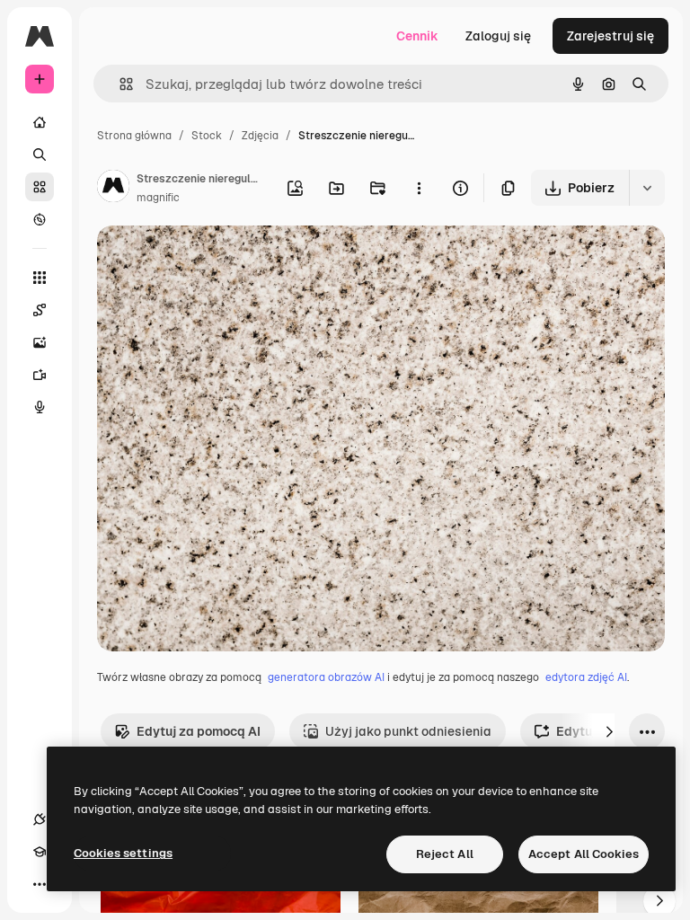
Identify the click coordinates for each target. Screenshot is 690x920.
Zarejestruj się (610, 36)
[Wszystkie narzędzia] (39, 277)
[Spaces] (39, 310)
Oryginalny (221, 260)
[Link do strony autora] (113, 189)
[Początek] (39, 122)
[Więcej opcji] (419, 188)
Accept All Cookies (583, 854)
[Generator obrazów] (39, 342)
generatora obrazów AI (326, 677)
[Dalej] (609, 731)
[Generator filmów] (39, 374)
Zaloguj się (498, 36)
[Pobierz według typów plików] (647, 188)
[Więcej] (39, 884)
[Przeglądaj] (39, 219)
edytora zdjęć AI (586, 677)
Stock (206, 135)
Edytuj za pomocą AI (199, 731)
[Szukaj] (39, 154)
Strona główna (134, 135)
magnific (158, 197)
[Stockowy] (39, 186)
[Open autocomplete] (119, 84)
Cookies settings (123, 853)
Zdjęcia (260, 135)
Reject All (444, 854)
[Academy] (39, 851)
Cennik (417, 36)
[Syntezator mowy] (39, 407)
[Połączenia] (39, 819)
